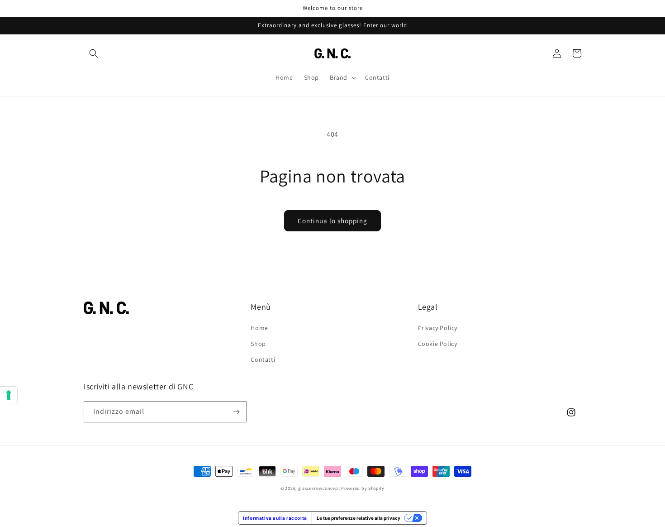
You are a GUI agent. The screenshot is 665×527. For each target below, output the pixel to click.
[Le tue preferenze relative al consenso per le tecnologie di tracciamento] (8, 395)
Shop (258, 344)
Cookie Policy (437, 344)
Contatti (263, 359)
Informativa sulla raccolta (275, 518)
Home (259, 328)
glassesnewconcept (319, 488)
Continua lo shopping (332, 220)
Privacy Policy (437, 328)
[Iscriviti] (236, 411)
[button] (94, 53)
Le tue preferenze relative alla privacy (358, 518)
